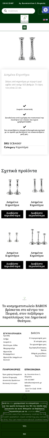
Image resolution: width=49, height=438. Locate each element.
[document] (24, 219)
